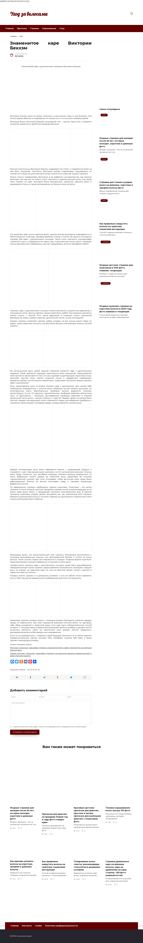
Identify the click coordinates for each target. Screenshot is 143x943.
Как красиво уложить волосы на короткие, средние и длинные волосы (21, 865)
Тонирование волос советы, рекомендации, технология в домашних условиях (87, 865)
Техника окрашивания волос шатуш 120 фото (118, 809)
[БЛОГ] (116, 133)
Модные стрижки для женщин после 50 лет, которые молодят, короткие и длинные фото (116, 142)
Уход (62, 28)
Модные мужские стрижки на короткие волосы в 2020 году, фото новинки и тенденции (115, 309)
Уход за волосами (29, 14)
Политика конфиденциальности (61, 926)
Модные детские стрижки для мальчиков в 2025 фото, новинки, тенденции (116, 268)
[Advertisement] (116, 69)
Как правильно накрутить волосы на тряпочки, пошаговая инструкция (113, 226)
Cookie (38, 926)
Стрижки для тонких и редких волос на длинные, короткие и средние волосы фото (116, 185)
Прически (22, 28)
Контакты (27, 926)
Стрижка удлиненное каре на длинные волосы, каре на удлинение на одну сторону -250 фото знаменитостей (117, 868)
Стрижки (34, 28)
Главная (10, 28)
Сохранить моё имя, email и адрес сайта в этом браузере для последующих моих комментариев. (49, 727)
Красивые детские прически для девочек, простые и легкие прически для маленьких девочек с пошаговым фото (87, 814)
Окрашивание (49, 28)
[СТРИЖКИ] (116, 260)
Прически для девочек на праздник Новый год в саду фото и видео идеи (55, 818)
